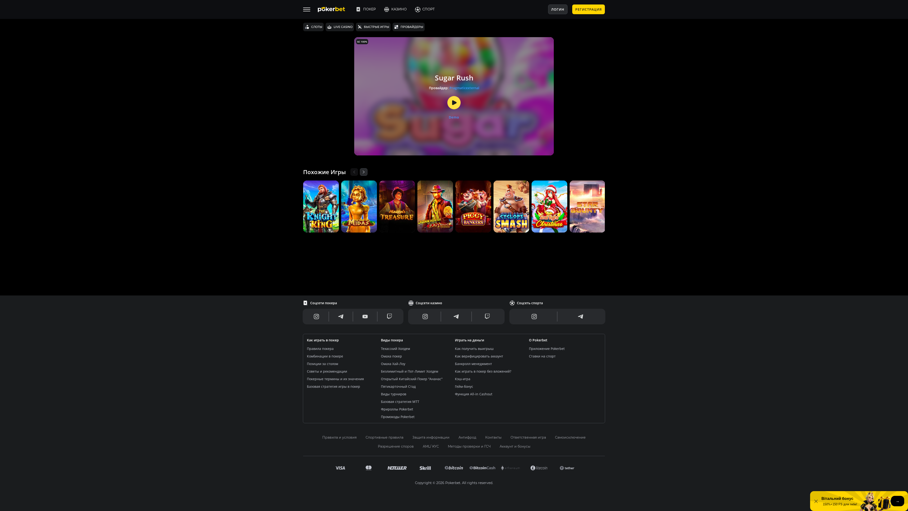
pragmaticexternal (464, 88)
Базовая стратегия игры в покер (333, 386)
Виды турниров (393, 394)
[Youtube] (365, 316)
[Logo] (335, 9)
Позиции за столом (322, 363)
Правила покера (320, 348)
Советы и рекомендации (327, 371)
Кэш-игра (462, 379)
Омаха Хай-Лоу (393, 363)
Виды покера (392, 340)
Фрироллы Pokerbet (397, 409)
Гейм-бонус (464, 386)
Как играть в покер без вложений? (483, 371)
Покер (369, 9)
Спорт (428, 9)
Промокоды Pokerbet (398, 416)
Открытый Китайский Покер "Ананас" (412, 379)
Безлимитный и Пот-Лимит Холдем (409, 371)
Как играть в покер (323, 340)
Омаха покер (391, 356)
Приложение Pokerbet (547, 348)
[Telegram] (340, 316)
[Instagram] (316, 316)
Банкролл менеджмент (473, 363)
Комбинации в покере (325, 356)
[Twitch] (389, 316)
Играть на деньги (469, 340)
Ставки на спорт (542, 356)
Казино (399, 9)
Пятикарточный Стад (398, 386)
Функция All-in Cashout (473, 394)
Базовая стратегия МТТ (400, 401)
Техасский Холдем (395, 348)
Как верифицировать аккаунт (479, 356)
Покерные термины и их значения (335, 379)
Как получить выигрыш (474, 348)
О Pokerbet (538, 340)
